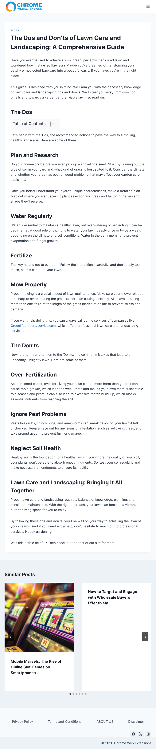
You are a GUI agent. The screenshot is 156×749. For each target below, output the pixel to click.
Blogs (15, 30)
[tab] (70, 694)
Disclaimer (136, 721)
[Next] (145, 636)
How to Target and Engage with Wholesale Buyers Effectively (112, 597)
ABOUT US (104, 721)
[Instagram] (148, 734)
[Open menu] (147, 7)
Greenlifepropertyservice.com (33, 326)
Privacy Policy (22, 721)
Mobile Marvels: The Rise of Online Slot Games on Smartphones (36, 667)
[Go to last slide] (11, 636)
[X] (141, 734)
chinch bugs (46, 423)
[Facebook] (133, 734)
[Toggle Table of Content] (52, 124)
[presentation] (39, 617)
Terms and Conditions (64, 721)
